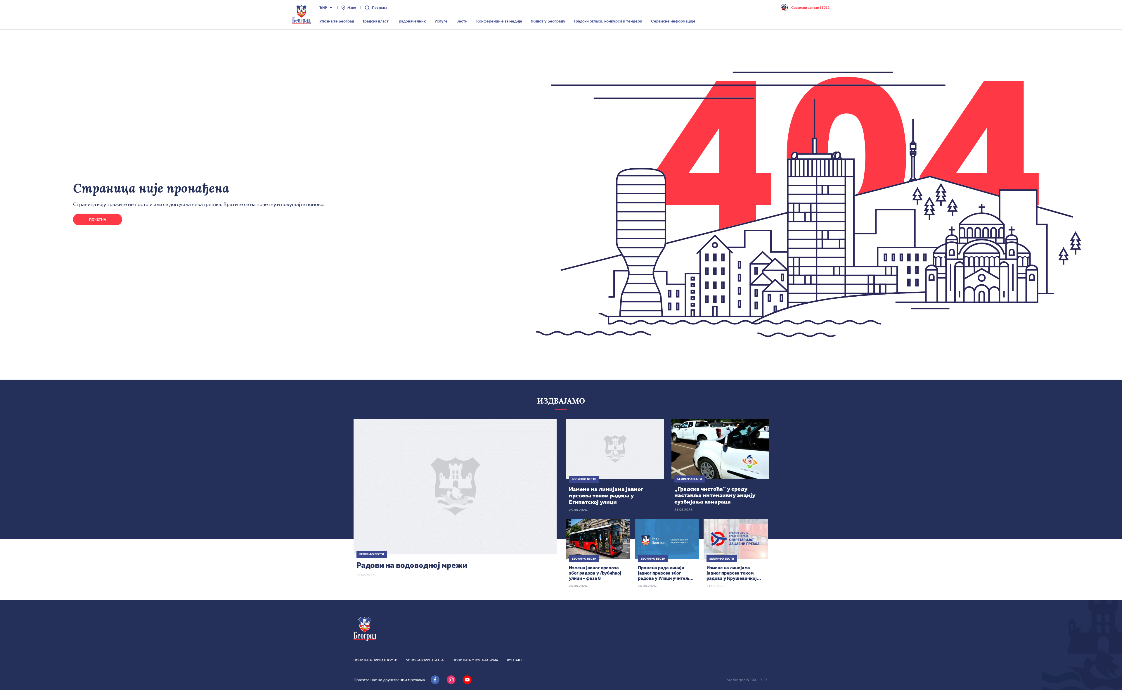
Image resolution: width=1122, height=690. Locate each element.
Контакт (514, 660)
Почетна (97, 219)
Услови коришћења (425, 660)
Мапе (351, 8)
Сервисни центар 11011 (810, 8)
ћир (323, 8)
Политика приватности (375, 660)
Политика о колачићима (475, 660)
